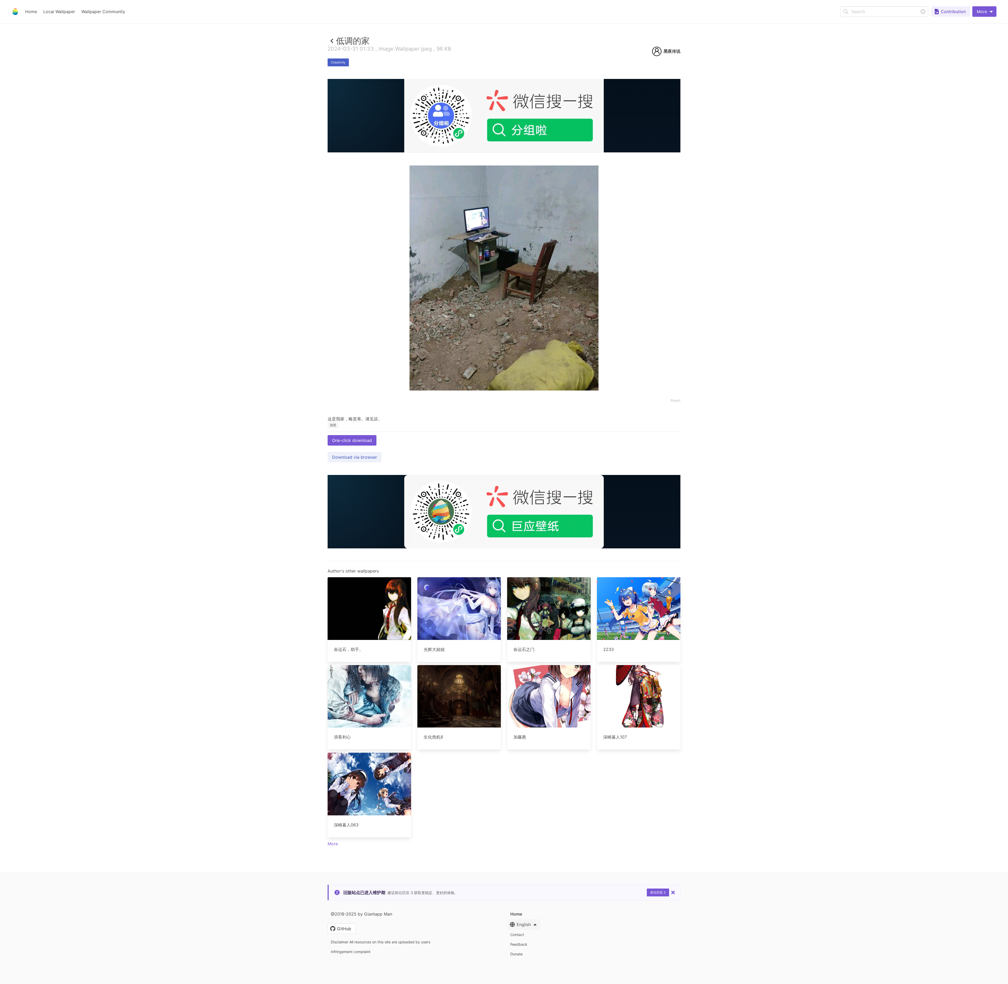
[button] (984, 11)
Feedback (518, 944)
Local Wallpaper (59, 11)
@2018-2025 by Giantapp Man (361, 914)
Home (31, 11)
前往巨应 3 (658, 892)
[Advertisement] (504, 190)
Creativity (338, 62)
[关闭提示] (673, 892)
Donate (516, 954)
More (333, 843)
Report (675, 400)
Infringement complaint (350, 951)
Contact (517, 934)
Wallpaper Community (103, 11)
